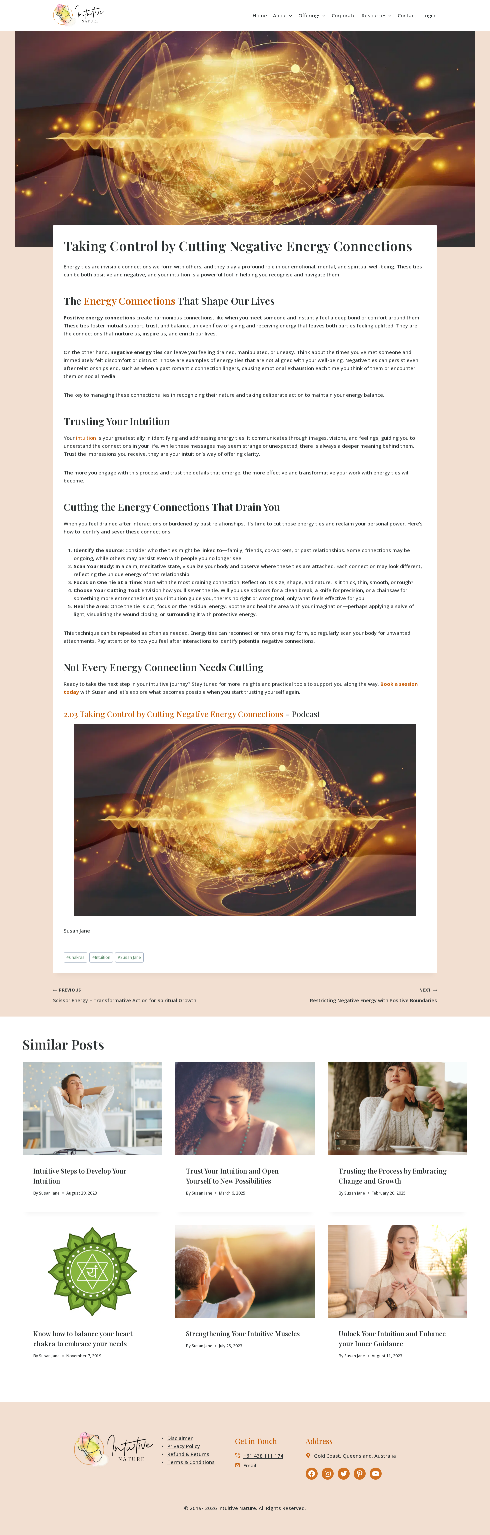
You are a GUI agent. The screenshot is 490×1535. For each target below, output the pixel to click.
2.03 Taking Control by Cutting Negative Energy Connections (173, 713)
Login (428, 15)
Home (260, 15)
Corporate (344, 15)
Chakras (75, 957)
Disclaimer (180, 1438)
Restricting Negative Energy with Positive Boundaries (373, 995)
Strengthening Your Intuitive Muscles (243, 1333)
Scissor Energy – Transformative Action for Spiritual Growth (124, 995)
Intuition (101, 957)
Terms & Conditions (191, 1462)
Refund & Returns (188, 1454)
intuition (86, 437)
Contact (407, 15)
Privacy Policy (183, 1446)
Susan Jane (77, 930)
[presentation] (92, 1108)
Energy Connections (129, 300)
